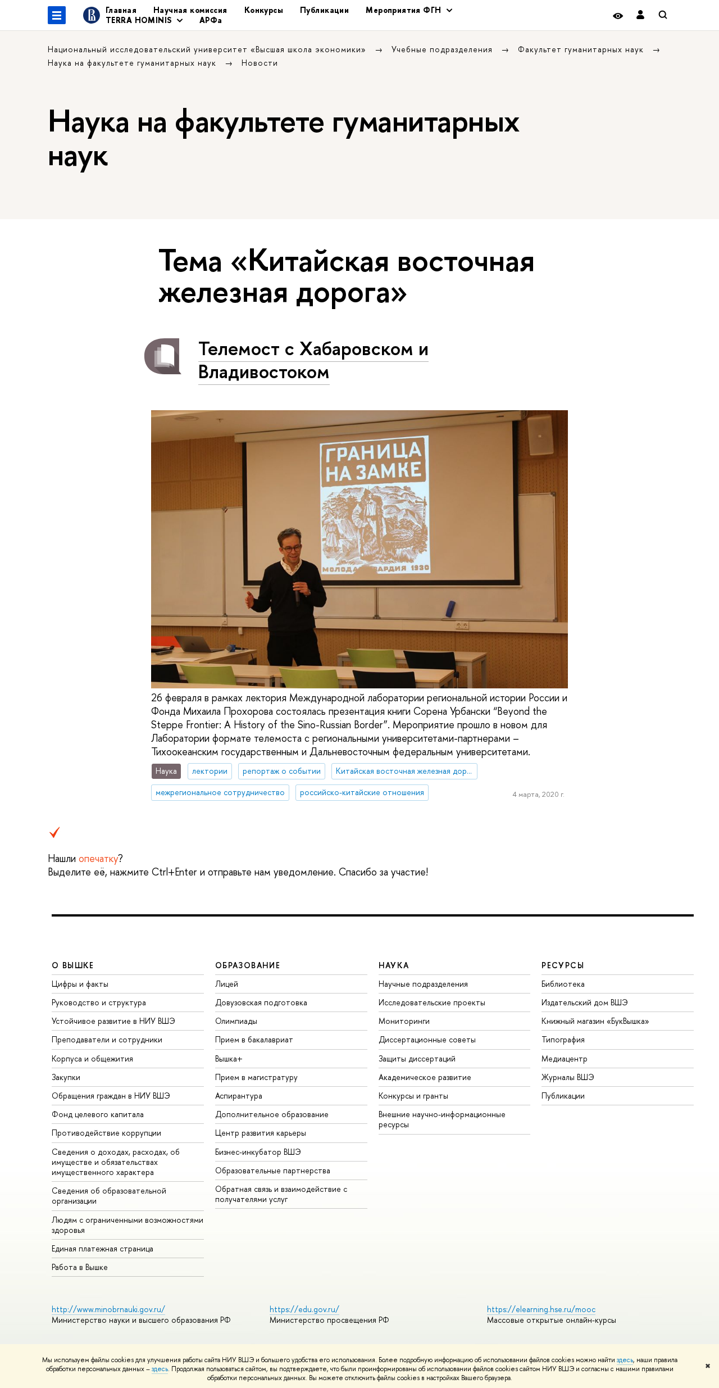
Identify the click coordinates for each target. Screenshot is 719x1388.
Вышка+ (229, 1058)
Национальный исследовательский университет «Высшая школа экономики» (208, 49)
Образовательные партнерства (272, 1170)
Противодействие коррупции (106, 1132)
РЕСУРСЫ (562, 965)
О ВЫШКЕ (73, 965)
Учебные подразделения (443, 49)
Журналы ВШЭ (567, 1077)
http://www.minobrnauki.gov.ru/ (108, 1309)
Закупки (66, 1077)
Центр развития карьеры (260, 1132)
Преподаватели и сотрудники (107, 1039)
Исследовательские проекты (432, 1002)
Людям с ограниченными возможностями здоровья (127, 1224)
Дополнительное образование (272, 1114)
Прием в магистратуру (256, 1077)
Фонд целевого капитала (98, 1114)
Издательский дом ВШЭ (584, 1002)
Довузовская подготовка (261, 1002)
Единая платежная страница (102, 1248)
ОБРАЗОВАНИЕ (247, 965)
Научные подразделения (423, 983)
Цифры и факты (80, 983)
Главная (121, 9)
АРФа (210, 20)
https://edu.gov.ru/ (304, 1309)
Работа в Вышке (80, 1267)
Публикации (324, 9)
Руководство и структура (99, 1002)
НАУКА (394, 965)
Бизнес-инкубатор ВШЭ (258, 1151)
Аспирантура (238, 1095)
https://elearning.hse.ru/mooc (541, 1309)
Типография (563, 1039)
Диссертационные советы (427, 1039)
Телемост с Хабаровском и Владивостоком (313, 359)
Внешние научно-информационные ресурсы (442, 1119)
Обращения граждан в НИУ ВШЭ (111, 1095)
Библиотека (563, 983)
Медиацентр (564, 1058)
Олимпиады (236, 1020)
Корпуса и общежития (92, 1058)
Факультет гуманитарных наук (582, 49)
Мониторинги (404, 1020)
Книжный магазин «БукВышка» (595, 1020)
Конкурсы (263, 9)
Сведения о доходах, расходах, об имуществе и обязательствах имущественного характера (116, 1161)
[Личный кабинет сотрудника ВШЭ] (640, 15)
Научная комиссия (190, 9)
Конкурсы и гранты (413, 1095)
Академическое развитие (425, 1077)
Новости (260, 62)
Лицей (226, 983)
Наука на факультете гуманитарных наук (133, 62)
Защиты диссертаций (417, 1058)
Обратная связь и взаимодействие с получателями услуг (281, 1193)
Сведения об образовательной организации (109, 1195)
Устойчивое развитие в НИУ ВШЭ (113, 1020)
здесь (625, 1359)
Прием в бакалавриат (254, 1039)
